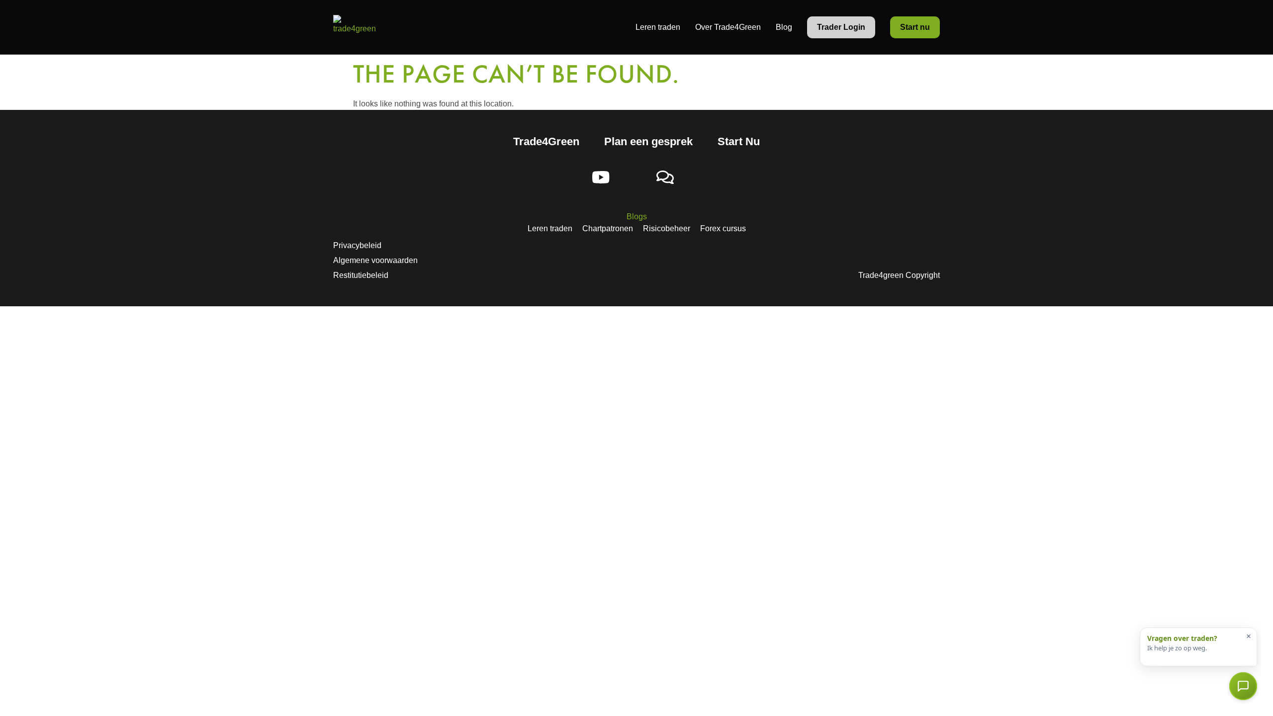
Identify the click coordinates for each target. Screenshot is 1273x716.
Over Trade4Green (728, 27)
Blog (784, 27)
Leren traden (658, 27)
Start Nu (739, 141)
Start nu (915, 27)
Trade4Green (546, 141)
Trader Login (841, 27)
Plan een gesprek (648, 141)
